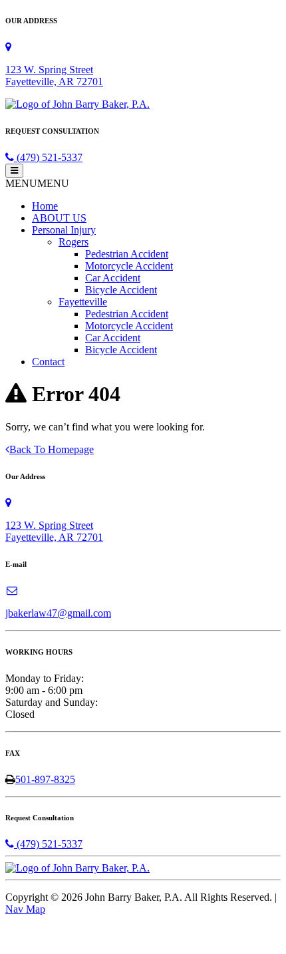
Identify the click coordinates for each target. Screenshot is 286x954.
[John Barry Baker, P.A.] (77, 104)
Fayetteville (83, 301)
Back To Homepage (51, 449)
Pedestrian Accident (126, 253)
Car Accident (112, 277)
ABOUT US (59, 218)
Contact (48, 361)
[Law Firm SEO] (45, 942)
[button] (37, 183)
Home (45, 206)
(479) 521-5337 (48, 157)
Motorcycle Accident (129, 265)
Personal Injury (64, 230)
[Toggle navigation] (14, 171)
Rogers (73, 241)
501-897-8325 (45, 779)
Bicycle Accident (121, 289)
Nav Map (25, 909)
